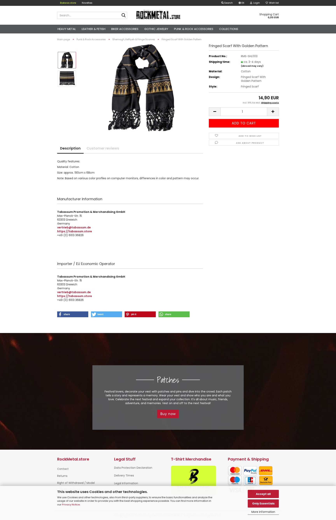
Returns (62, 476)
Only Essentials (263, 503)
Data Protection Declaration (133, 468)
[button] (241, 3)
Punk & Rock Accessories (193, 29)
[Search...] (123, 15)
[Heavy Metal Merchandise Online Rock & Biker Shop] (158, 15)
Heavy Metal (67, 29)
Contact (63, 469)
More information (263, 512)
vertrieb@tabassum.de (74, 227)
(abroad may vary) (252, 65)
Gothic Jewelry (156, 29)
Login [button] (256, 2)
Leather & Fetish (93, 29)
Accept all (263, 494)
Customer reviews (103, 148)
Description (70, 148)
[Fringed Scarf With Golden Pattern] (141, 88)
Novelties (87, 2)
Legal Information (126, 483)
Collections (228, 29)
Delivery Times (124, 475)
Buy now (168, 414)
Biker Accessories (124, 29)
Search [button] (228, 2)
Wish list (273, 2)
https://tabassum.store (74, 231)
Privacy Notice (71, 504)
